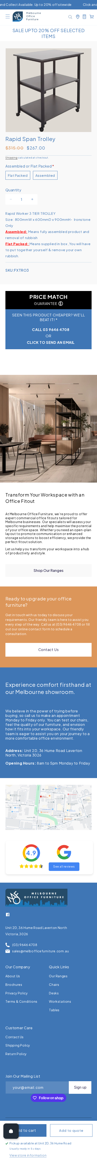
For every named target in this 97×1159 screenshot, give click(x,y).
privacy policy (16, 993)
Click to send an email (51, 342)
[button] (8, 16)
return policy (16, 1054)
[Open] (11, 1131)
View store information (27, 1155)
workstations (60, 1001)
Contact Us (48, 649)
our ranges (58, 976)
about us (12, 976)
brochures (13, 984)
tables (54, 1010)
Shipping (11, 157)
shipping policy (17, 1045)
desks (54, 993)
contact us (14, 1037)
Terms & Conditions (21, 1001)
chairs (54, 984)
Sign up (80, 1087)
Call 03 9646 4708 (50, 329)
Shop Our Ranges (48, 570)
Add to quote (71, 1130)
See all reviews (64, 866)
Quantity (13, 190)
